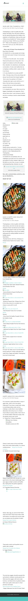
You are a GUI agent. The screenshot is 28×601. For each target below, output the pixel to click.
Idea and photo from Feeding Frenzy (11, 586)
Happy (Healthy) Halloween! (13, 396)
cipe (20, 327)
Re (3, 327)
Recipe (4, 242)
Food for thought (19, 28)
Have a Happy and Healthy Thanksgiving (13, 218)
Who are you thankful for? (13, 26)
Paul (5, 28)
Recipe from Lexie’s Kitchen (9, 520)
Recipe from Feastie (8, 485)
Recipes (17, 220)
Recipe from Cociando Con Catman (11, 548)
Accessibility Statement (13, 594)
